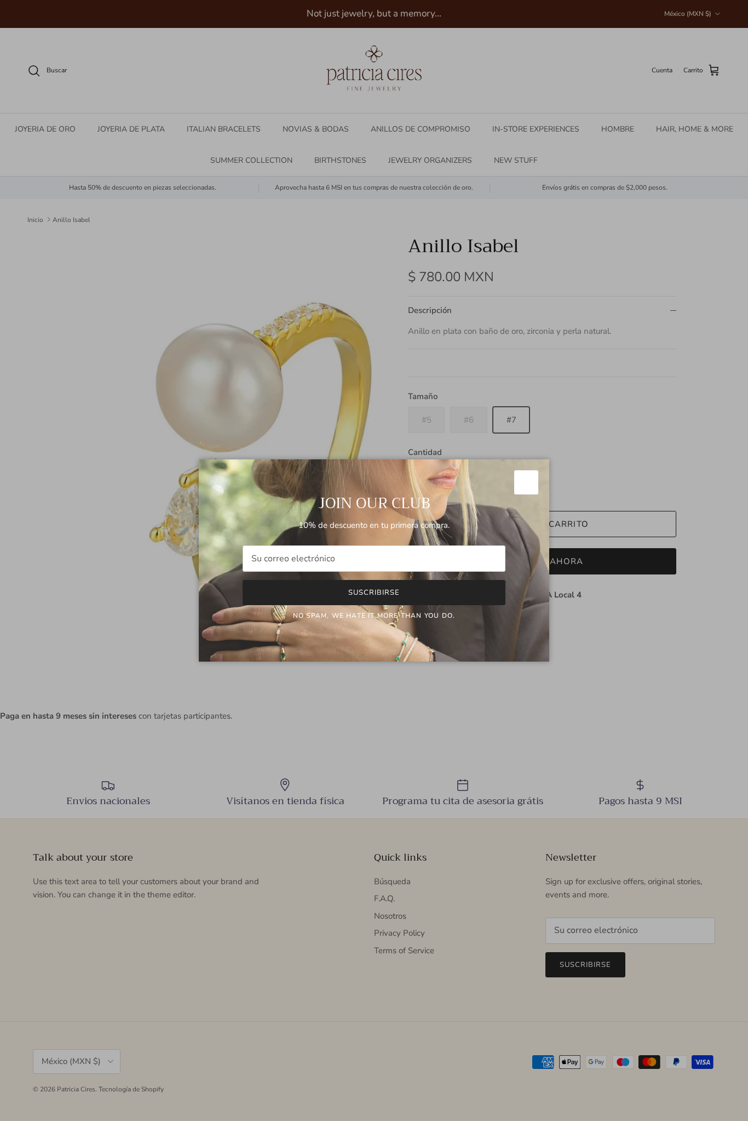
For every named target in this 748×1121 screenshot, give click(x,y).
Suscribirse (374, 593)
